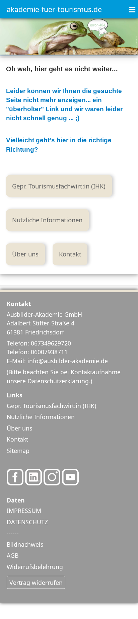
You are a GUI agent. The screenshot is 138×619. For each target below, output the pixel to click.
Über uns (25, 254)
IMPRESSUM (24, 511)
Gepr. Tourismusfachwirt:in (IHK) (59, 186)
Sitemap (18, 451)
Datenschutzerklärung (58, 381)
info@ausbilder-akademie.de (67, 361)
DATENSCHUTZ (27, 522)
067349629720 (51, 343)
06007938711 (49, 352)
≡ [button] (132, 6)
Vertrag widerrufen (36, 582)
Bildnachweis (25, 544)
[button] (114, 595)
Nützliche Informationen (47, 220)
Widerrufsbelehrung (35, 567)
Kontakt (70, 254)
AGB (12, 555)
